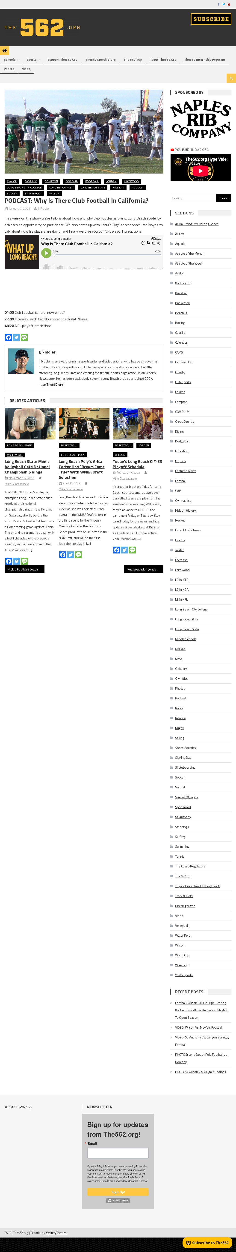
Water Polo (182, 935)
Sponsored (183, 806)
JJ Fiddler (44, 208)
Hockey (180, 520)
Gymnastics (183, 500)
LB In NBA (182, 589)
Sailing (179, 737)
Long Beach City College (24, 187)
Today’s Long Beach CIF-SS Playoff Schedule (137, 464)
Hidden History (185, 510)
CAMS (179, 352)
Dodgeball (182, 441)
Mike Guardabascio (17, 484)
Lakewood (131, 181)
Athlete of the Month (189, 253)
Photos (9, 68)
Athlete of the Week (189, 263)
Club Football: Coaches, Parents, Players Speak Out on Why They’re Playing (27, 569)
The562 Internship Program (204, 59)
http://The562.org (51, 384)
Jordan (111, 181)
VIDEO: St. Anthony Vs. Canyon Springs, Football (202, 1041)
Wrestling (181, 965)
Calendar (181, 342)
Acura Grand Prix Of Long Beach (196, 223)
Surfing (180, 836)
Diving (179, 431)
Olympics (181, 678)
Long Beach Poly (61, 187)
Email (92, 1143)
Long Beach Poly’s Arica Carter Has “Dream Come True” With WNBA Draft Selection (82, 469)
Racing (179, 708)
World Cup (182, 955)
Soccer (12, 193)
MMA (178, 658)
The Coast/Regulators (190, 866)
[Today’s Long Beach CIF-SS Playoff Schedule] (138, 423)
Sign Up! (118, 1192)
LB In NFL (181, 599)
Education (182, 451)
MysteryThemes (56, 1232)
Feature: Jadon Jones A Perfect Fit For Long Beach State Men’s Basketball (145, 569)
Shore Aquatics (185, 747)
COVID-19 (71, 181)
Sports (31, 59)
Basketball (69, 445)
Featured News (185, 470)
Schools (9, 59)
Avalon (12, 181)
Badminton (182, 283)
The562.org (183, 876)
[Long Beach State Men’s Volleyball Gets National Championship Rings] (30, 423)
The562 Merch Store (100, 59)
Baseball (181, 293)
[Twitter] (16, 337)
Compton (51, 181)
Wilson (54, 193)
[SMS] (24, 337)
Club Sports (183, 381)
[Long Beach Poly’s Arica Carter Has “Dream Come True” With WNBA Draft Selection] (84, 423)
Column (180, 391)
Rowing (180, 718)
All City (179, 233)
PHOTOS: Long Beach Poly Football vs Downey (201, 1058)
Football (92, 181)
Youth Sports (184, 975)
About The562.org (163, 59)
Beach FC (181, 312)
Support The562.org (62, 59)
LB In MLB (182, 579)
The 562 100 (133, 59)
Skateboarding (185, 767)
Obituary (181, 668)
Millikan (118, 187)
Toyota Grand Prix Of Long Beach (197, 886)
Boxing (180, 322)
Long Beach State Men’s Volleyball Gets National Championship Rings (27, 466)
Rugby (179, 727)
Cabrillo (31, 181)
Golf (178, 490)
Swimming (182, 846)
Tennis (179, 856)
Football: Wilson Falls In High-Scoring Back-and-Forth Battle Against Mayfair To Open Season (201, 1010)
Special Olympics (186, 797)
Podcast (138, 187)
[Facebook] (8, 337)
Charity (180, 372)
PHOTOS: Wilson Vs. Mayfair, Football (200, 1071)
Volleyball (15, 455)
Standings (182, 826)
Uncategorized (185, 905)
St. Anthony (33, 193)
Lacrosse (181, 559)
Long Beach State (92, 187)
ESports (180, 461)
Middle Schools (185, 638)
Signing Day (183, 757)
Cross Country (184, 421)
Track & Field (184, 895)
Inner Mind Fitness (188, 530)
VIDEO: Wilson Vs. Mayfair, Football (198, 1027)
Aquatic (180, 243)
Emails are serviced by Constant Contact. (125, 1181)
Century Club (183, 362)
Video (26, 68)
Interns (180, 540)
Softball (180, 787)
